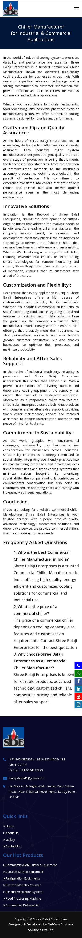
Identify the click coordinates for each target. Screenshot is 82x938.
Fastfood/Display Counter (23, 885)
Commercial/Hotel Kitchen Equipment (31, 865)
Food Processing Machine (23, 898)
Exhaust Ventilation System (23, 892)
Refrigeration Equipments (22, 878)
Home (9, 826)
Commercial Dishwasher (22, 905)
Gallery (10, 840)
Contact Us (13, 846)
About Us (11, 833)
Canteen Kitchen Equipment (24, 872)
